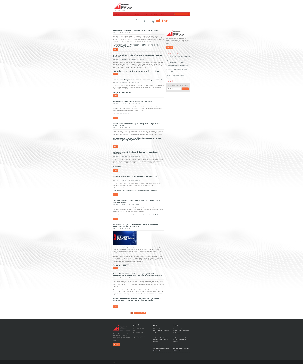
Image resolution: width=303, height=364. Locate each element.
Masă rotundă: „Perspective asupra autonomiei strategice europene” (137, 80)
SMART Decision (153, 14)
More (115, 49)
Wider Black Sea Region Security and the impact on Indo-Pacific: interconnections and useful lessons (135, 225)
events (145, 14)
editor (117, 33)
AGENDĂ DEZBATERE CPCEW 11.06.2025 (122, 114)
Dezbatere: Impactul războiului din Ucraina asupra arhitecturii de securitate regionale (136, 201)
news (123, 14)
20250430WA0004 (117, 166)
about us (116, 14)
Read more (169, 47)
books (136, 33)
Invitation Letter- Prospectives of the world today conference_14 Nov (136, 45)
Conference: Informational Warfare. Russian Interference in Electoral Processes (137, 56)
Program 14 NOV (121, 265)
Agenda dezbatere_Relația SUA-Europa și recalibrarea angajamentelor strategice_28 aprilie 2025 (135, 190)
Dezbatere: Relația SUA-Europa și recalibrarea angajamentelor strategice (135, 177)
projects (129, 14)
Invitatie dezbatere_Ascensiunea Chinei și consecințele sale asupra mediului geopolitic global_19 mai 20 (137, 139)
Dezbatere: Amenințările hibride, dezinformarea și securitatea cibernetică (135, 153)
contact (162, 14)
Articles (132, 33)
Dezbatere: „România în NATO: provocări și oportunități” (133, 101)
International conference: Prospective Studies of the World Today (136, 30)
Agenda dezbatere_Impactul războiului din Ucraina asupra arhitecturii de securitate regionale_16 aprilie (137, 215)
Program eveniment (122, 92)
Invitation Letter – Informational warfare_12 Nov (136, 71)
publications (137, 14)
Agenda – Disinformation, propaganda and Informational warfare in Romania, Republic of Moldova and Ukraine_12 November (137, 299)
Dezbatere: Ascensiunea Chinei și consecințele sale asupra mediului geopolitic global (137, 124)
